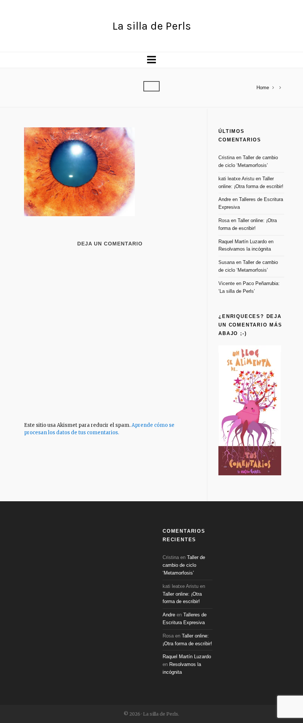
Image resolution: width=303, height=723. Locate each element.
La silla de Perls (151, 26)
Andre (224, 199)
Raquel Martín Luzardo (242, 241)
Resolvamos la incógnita (244, 249)
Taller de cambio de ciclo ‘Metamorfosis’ (184, 565)
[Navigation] (151, 60)
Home (262, 87)
